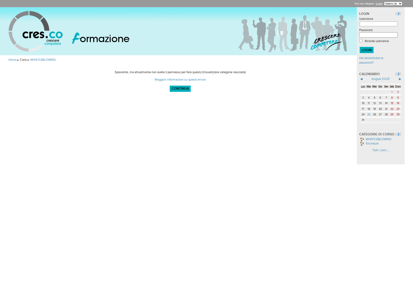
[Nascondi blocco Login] (397, 13)
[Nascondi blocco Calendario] (397, 74)
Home (12, 59)
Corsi (23, 59)
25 (368, 114)
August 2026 (381, 79)
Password (365, 30)
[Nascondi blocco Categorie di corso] (397, 134)
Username (366, 19)
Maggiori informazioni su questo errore (180, 79)
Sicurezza (372, 143)
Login (379, 3)
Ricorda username (377, 41)
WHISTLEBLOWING (43, 59)
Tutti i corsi (379, 150)
